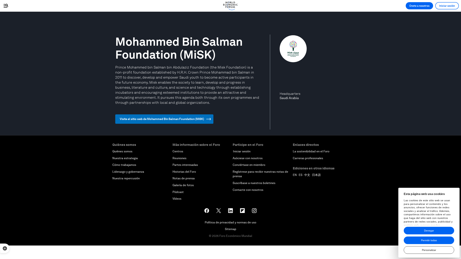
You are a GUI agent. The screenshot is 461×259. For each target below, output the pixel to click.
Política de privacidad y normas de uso (230, 222)
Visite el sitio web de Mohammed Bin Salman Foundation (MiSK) (162, 119)
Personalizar (429, 250)
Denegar (429, 230)
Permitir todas (429, 240)
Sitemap (230, 229)
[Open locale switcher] (5, 248)
